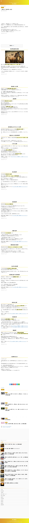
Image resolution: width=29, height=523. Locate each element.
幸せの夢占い (14, 3)
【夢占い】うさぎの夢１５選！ (6, 427)
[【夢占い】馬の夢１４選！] (17, 384)
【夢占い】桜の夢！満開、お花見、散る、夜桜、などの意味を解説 (15, 423)
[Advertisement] (14, 17)
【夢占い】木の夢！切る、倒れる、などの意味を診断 (13, 444)
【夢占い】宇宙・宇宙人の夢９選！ (7, 426)
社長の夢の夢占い (8, 419)
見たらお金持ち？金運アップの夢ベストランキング (18, 313)
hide (13, 45)
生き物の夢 (3, 387)
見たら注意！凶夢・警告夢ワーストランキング (19, 186)
